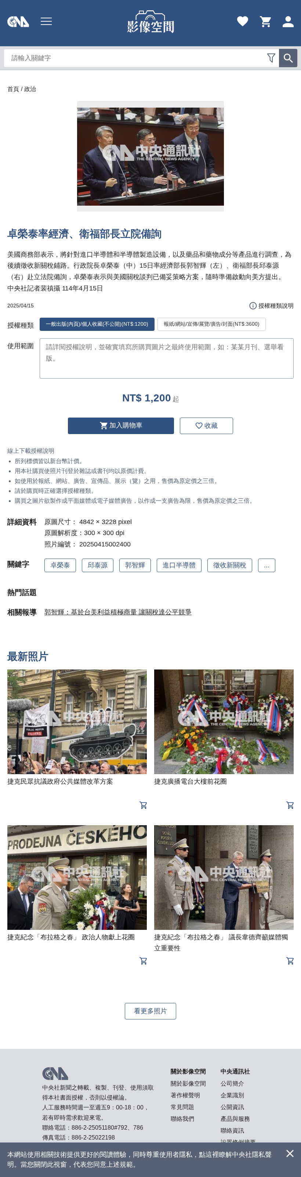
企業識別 (232, 1095)
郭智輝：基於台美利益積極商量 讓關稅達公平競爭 (118, 612)
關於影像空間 (188, 1083)
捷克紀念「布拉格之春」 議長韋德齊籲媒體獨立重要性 (221, 943)
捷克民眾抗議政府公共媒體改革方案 (60, 781)
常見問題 (182, 1107)
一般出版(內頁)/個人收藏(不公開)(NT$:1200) (97, 324)
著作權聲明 (185, 1095)
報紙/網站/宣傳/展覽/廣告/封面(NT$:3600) (212, 324)
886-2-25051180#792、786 (107, 1127)
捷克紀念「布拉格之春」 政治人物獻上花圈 (71, 937)
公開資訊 (232, 1107)
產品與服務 (235, 1119)
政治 (30, 89)
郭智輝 (135, 565)
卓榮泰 (60, 565)
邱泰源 (98, 565)
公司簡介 (232, 1083)
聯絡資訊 (232, 1130)
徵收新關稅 (229, 565)
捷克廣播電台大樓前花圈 (190, 781)
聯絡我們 (182, 1119)
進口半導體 (179, 565)
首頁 (13, 89)
